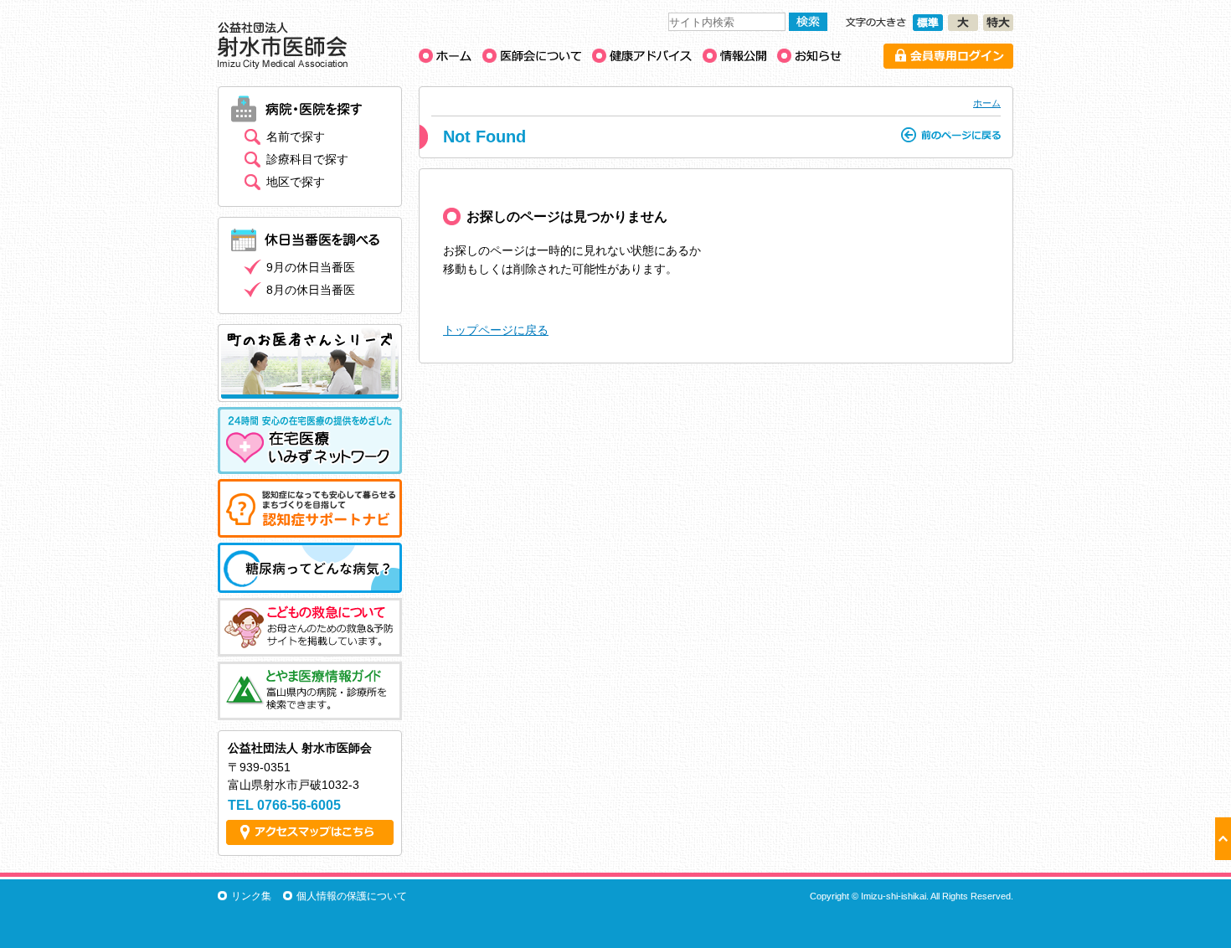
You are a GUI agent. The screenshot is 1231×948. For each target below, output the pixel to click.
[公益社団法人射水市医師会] (283, 65)
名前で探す (295, 136)
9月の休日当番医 (310, 267)
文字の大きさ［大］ (963, 22)
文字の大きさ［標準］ (928, 22)
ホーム (987, 103)
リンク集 (251, 896)
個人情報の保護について (351, 896)
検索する (808, 22)
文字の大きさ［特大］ (998, 22)
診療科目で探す (307, 159)
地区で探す (295, 181)
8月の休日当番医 (310, 289)
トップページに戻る (496, 330)
